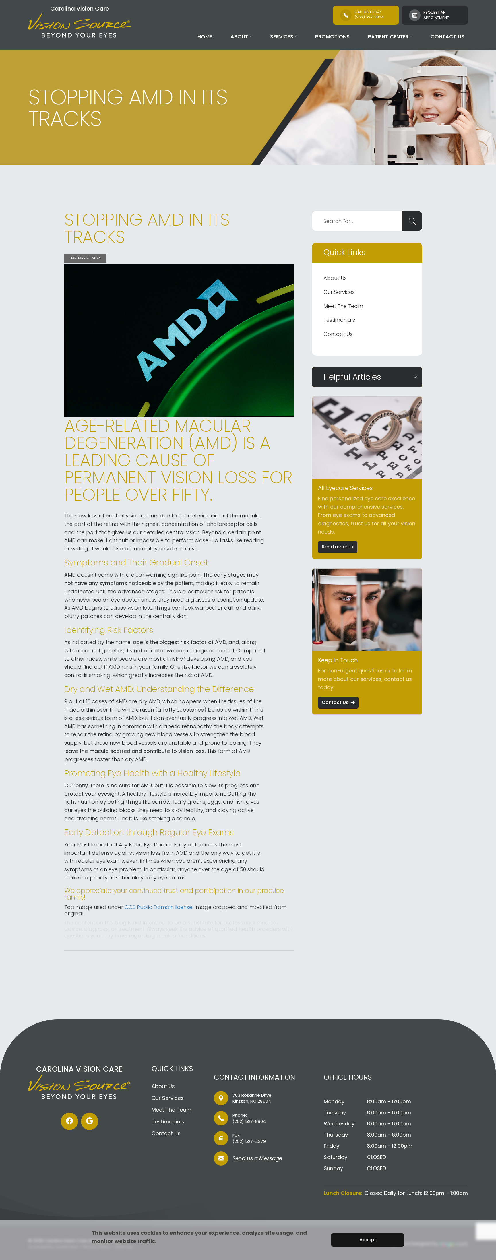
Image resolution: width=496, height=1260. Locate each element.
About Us (335, 278)
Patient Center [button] (388, 36)
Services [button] (281, 36)
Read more (334, 547)
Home (204, 36)
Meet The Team (343, 306)
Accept (367, 1239)
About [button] (239, 36)
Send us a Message (257, 1159)
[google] (89, 1121)
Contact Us (447, 36)
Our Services (339, 292)
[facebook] (69, 1121)
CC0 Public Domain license (158, 907)
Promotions (332, 36)
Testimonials (339, 319)
